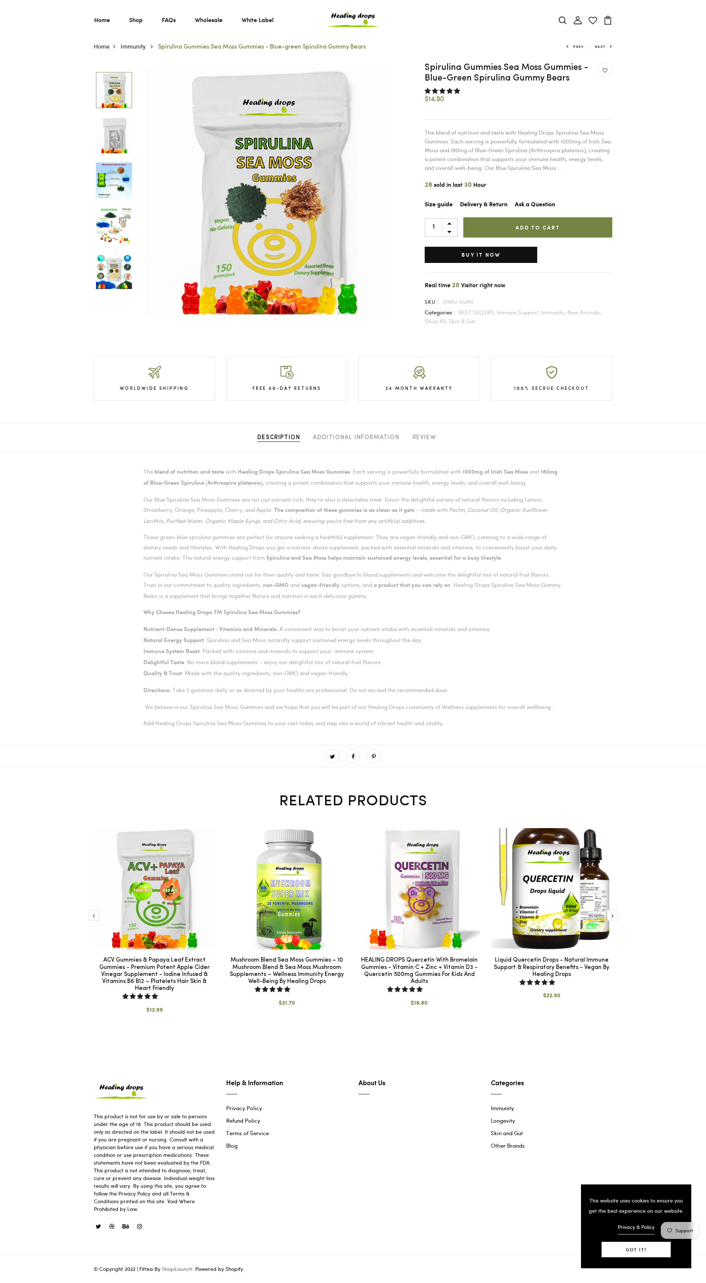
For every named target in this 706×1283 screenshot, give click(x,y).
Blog (232, 1145)
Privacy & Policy (636, 1226)
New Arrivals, (584, 312)
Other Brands (508, 1145)
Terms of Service (247, 1133)
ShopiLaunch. (178, 1268)
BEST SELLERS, (478, 312)
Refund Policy (243, 1120)
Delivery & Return (483, 205)
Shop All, (437, 321)
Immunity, (554, 312)
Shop (136, 19)
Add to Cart (538, 227)
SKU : (432, 301)
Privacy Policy (244, 1108)
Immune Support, (519, 312)
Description (278, 438)
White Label (258, 19)
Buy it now (480, 255)
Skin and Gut (507, 1133)
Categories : (440, 312)
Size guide (439, 205)
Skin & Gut (462, 321)
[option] (114, 90)
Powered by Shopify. (219, 1268)
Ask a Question (535, 205)
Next (600, 46)
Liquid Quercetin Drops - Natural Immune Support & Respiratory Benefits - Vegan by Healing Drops (551, 967)
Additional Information (356, 438)
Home (102, 19)
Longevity (503, 1120)
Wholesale (208, 19)
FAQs (169, 19)
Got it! (636, 1249)
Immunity (134, 46)
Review (424, 438)
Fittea (146, 1268)
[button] (443, 91)
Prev (578, 46)
